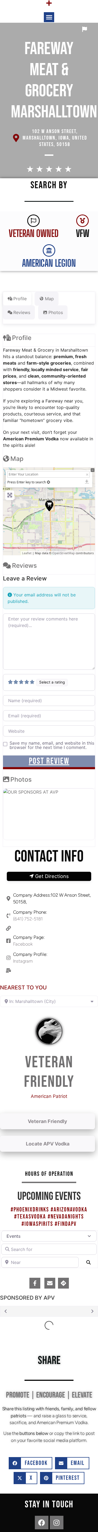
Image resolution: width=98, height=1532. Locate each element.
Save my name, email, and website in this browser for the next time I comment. (52, 745)
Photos (21, 779)
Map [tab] (49, 298)
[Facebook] (41, 1522)
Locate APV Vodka (47, 1144)
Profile (21, 338)
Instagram (23, 961)
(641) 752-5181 (28, 919)
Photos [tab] (55, 312)
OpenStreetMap (63, 553)
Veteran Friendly (47, 1121)
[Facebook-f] (34, 1283)
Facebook (23, 944)
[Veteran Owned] (33, 220)
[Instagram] (56, 1522)
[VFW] (82, 220)
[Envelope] (49, 1283)
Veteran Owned (33, 233)
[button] (49, 17)
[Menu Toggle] (49, 3)
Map (16, 459)
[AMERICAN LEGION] (49, 250)
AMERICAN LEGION (49, 263)
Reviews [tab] (21, 312)
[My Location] (48, 482)
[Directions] (63, 1283)
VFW (82, 233)
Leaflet (27, 553)
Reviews (24, 565)
